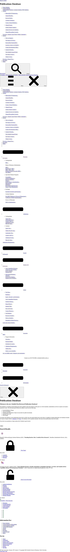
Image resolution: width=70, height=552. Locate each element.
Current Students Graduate (8, 525)
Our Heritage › (8, 313)
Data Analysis (6, 488)
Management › (8, 183)
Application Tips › (9, 233)
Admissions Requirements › (9, 242)
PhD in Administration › (10, 202)
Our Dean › (7, 292)
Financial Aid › (8, 272)
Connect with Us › (9, 235)
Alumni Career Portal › (13, 34)
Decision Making (6, 489)
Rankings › (7, 294)
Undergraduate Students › (8, 9)
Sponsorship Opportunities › (11, 42)
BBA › (6, 162)
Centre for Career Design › (11, 269)
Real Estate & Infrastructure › (11, 185)
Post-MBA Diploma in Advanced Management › (15, 196)
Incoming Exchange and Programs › (13, 191)
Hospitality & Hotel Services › (11, 320)
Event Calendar (6, 506)
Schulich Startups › (9, 301)
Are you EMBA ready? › (8, 353)
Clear (2, 425)
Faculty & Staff (6, 531)
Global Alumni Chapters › (11, 27)
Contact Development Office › (12, 47)
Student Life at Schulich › (10, 278)
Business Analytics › (9, 179)
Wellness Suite (6, 545)
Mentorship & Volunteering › (11, 13)
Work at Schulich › (9, 318)
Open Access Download (26, 479)
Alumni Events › (9, 25)
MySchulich (2, 73)
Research (5, 457)
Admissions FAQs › (9, 220)
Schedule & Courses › (10, 344)
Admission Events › (9, 222)
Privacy (4, 546)
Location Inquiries (7, 504)
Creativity (5, 455)
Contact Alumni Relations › (11, 22)
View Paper (23, 450)
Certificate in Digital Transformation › (13, 197)
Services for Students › (10, 277)
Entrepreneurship (6, 490)
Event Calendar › (9, 270)
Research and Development (9, 491)
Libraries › (7, 275)
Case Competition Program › (11, 268)
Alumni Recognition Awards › (11, 32)
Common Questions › (10, 20)
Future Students (6, 7)
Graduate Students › (18, 9)
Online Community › (22, 34)
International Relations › (10, 274)
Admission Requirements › (11, 346)
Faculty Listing (6, 541)
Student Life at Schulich (8, 542)
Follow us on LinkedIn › (10, 351)
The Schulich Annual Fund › (11, 52)
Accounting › (8, 177)
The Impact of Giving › (10, 40)
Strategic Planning (7, 495)
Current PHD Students (8, 526)
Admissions (25, 214)
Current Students (6, 8)
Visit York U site (3, 551)
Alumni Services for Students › (12, 29)
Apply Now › (8, 218)
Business (5, 485)
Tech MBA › (8, 172)
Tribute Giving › (8, 56)
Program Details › (9, 341)
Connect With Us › (9, 221)
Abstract (3, 459)
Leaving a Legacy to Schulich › (12, 45)
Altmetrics (14, 418)
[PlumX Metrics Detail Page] (2, 433)
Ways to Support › (9, 38)
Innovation (5, 456)
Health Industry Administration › (12, 182)
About (24, 290)
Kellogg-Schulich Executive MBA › (13, 171)
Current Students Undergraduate (10, 524)
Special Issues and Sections (8, 494)
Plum (20, 418)
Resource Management (8, 493)
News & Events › (9, 308)
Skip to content (3, 0)
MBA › (7, 167)
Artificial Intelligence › (10, 178)
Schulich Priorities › (9, 49)
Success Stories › (9, 18)
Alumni (4, 11)
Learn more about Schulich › (9, 322)
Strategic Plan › (8, 306)
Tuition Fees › (8, 348)
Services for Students (7, 543)
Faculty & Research (4, 385)
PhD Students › (25, 9)
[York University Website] (6, 500)
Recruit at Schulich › (9, 315)
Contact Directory (6, 505)
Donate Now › (11, 59)
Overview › (5, 34)
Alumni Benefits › (9, 15)
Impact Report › (8, 304)
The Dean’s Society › (10, 54)
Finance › (7, 180)
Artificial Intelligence (7, 484)
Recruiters (5, 60)
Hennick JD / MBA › (10, 168)
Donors (4, 35)
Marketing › (8, 184)
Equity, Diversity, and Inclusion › (12, 297)
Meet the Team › (9, 223)
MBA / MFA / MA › (9, 169)
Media (4, 61)
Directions (5, 503)
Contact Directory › (9, 311)
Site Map (5, 547)
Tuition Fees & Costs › (10, 230)
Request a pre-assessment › (19, 353)
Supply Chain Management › (11, 187)
